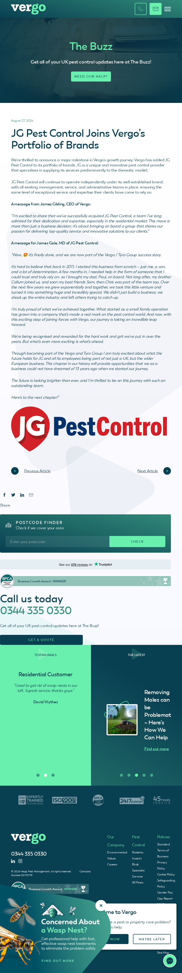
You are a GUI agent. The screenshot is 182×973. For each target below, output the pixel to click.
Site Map (163, 953)
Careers (112, 864)
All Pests (137, 882)
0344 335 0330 (36, 610)
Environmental (117, 852)
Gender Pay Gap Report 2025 (165, 898)
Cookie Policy (166, 874)
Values (111, 858)
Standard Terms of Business (163, 850)
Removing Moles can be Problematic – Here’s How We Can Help (159, 714)
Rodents (137, 852)
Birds (135, 864)
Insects (136, 858)
